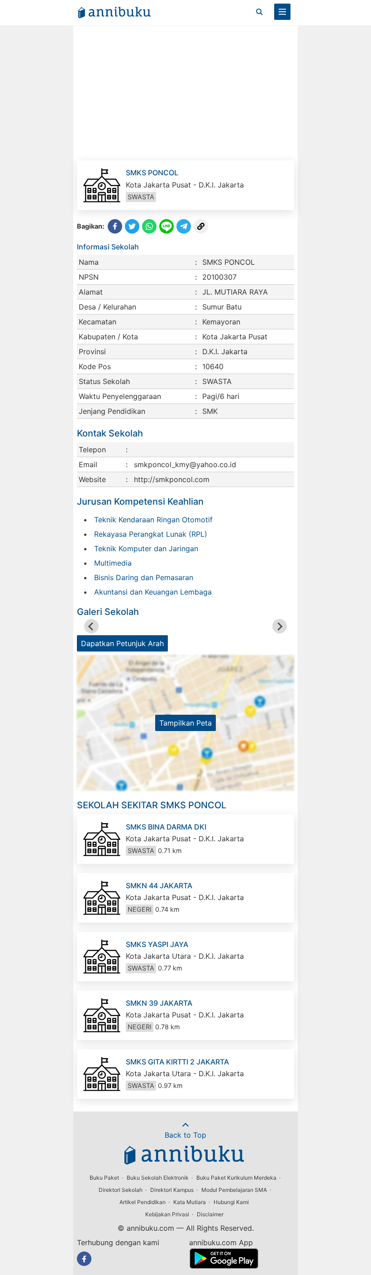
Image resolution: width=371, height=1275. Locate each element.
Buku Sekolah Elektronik (158, 1177)
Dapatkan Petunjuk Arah (122, 643)
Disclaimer (210, 1214)
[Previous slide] (91, 626)
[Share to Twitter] (132, 226)
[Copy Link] (201, 226)
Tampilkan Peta (185, 722)
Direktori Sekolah (121, 1189)
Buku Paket (104, 1177)
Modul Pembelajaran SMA (234, 1189)
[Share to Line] (166, 226)
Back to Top (185, 1134)
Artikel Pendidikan (142, 1202)
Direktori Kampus (172, 1189)
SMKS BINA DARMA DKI (166, 826)
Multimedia (113, 562)
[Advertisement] (185, 92)
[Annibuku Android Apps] (223, 1265)
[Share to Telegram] (183, 226)
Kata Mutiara (189, 1202)
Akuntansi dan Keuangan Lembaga (153, 591)
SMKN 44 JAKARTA (159, 885)
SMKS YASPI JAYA (157, 944)
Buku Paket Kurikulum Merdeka (236, 1177)
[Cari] (259, 12)
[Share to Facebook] (115, 226)
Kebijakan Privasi (167, 1214)
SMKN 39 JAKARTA (159, 1003)
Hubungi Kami (231, 1202)
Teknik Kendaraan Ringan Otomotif (153, 519)
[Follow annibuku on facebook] (84, 1259)
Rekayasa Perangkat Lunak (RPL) (150, 534)
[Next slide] (279, 626)
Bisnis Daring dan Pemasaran (143, 577)
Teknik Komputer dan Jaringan (146, 548)
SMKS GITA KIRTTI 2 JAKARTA (177, 1061)
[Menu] (282, 12)
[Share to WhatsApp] (149, 226)
